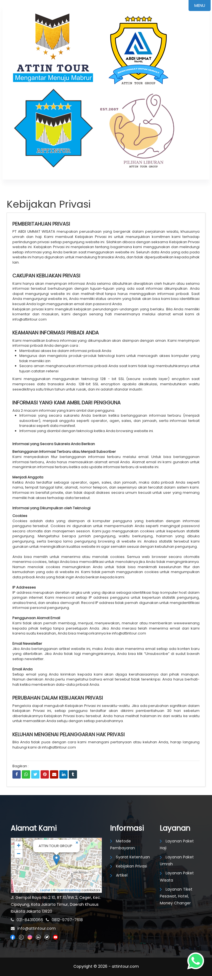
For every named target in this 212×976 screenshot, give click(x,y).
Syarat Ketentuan (133, 857)
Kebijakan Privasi (131, 866)
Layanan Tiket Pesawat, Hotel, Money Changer (176, 896)
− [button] (18, 853)
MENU (199, 5)
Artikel (122, 875)
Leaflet (45, 890)
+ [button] (18, 845)
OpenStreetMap (68, 890)
